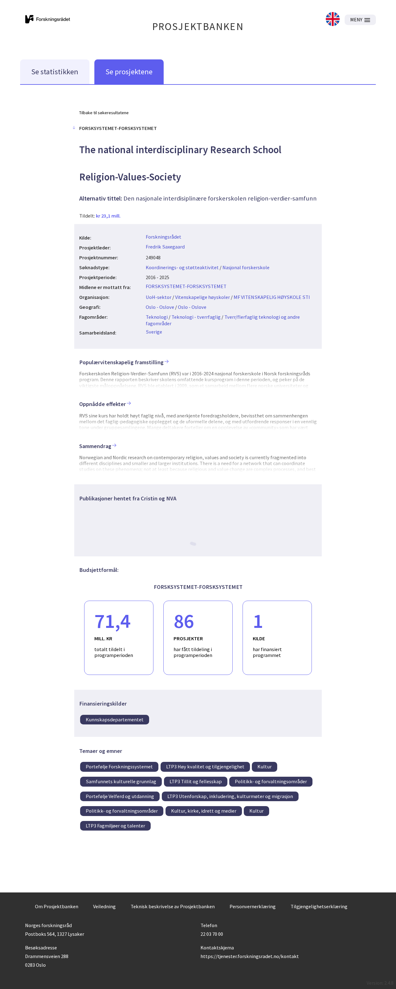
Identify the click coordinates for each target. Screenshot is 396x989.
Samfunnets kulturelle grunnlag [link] (121, 781)
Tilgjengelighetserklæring (319, 906)
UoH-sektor (158, 297)
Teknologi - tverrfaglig (196, 317)
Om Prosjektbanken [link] (56, 906)
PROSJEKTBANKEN (198, 26)
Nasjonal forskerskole (245, 267)
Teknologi (157, 317)
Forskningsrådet (163, 237)
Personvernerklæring (253, 906)
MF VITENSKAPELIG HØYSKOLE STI (272, 297)
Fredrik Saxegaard (165, 247)
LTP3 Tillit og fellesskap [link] (196, 781)
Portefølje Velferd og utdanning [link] (120, 796)
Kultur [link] (264, 766)
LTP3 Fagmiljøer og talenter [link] (115, 826)
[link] (333, 19)
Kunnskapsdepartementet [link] (115, 719)
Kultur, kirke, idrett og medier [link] (203, 811)
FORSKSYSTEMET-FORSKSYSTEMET (186, 286)
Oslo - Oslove (160, 307)
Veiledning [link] (104, 906)
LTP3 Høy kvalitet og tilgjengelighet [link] (205, 766)
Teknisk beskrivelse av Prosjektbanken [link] (173, 906)
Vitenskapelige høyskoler (202, 297)
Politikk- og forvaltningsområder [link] (271, 781)
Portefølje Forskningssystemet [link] (119, 766)
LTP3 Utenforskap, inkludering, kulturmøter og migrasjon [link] (230, 796)
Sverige (154, 332)
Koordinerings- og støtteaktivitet (182, 267)
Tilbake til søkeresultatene (104, 112)
